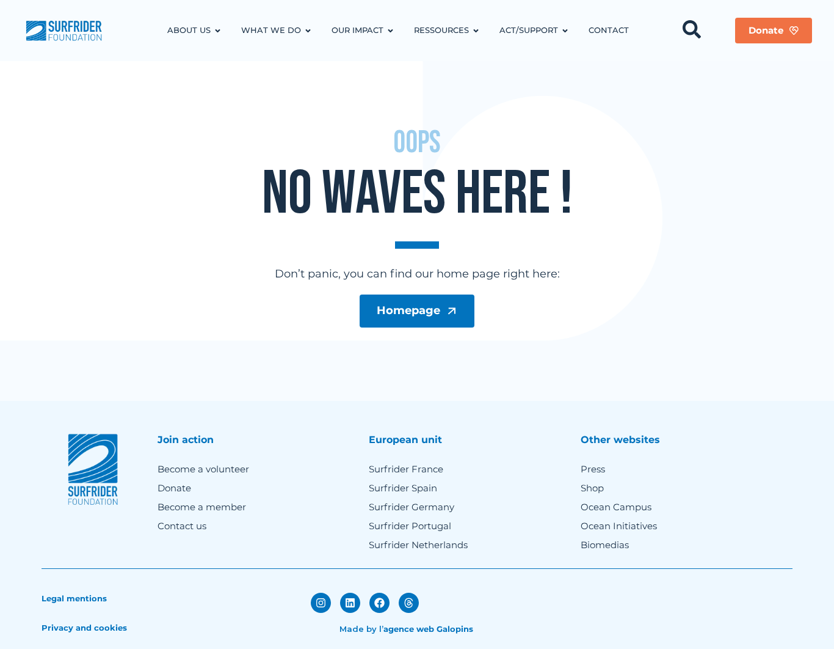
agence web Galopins (428, 629)
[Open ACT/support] (565, 30)
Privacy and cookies (84, 627)
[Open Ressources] (476, 30)
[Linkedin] (350, 603)
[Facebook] (379, 603)
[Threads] (409, 603)
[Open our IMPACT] (390, 30)
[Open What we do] (308, 30)
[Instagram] (321, 603)
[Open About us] (218, 30)
